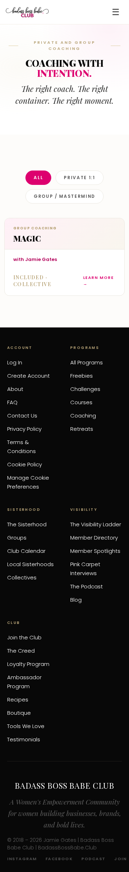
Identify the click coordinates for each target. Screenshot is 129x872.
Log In (14, 362)
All (38, 177)
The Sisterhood (27, 524)
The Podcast (86, 586)
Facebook (59, 859)
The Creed (21, 650)
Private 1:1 (79, 177)
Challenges (85, 389)
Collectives (22, 577)
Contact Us (22, 415)
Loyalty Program (28, 664)
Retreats (81, 429)
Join (120, 859)
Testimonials (23, 739)
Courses (81, 402)
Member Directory (94, 537)
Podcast (93, 859)
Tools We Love (25, 726)
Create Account (28, 375)
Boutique (19, 713)
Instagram (22, 859)
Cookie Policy (24, 464)
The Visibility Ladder (95, 524)
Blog (76, 599)
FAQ (12, 402)
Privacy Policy (24, 429)
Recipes (17, 699)
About (15, 389)
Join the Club (24, 637)
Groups (17, 537)
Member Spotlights (95, 551)
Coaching (83, 415)
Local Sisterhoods (30, 564)
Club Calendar (26, 551)
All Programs (86, 362)
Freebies (81, 375)
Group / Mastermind (64, 196)
